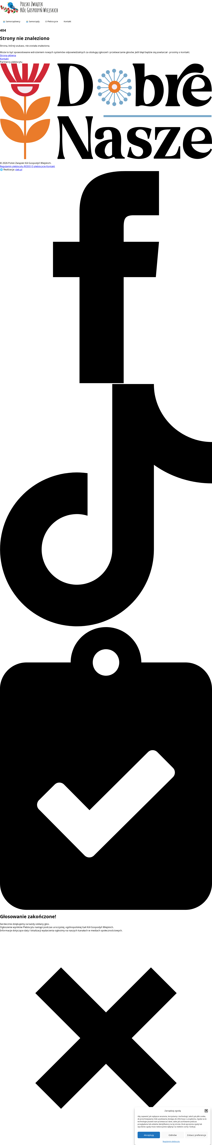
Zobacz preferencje (196, 1134)
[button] (206, 1110)
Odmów (173, 1134)
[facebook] (106, 382)
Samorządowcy (12, 21)
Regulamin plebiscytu (171, 1141)
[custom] (106, 625)
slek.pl (18, 169)
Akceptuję (149, 1134)
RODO (27, 166)
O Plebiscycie (51, 21)
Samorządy (34, 21)
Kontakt (67, 21)
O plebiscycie (38, 166)
